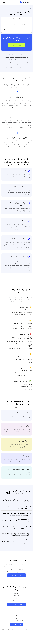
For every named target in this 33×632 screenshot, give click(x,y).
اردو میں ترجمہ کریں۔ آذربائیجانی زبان (16, 566)
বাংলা (17, 598)
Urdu (20, 19)
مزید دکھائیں (16, 624)
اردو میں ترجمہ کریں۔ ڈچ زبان (16, 59)
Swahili (12, 19)
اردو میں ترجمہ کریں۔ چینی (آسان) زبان (16, 572)
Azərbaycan (16, 593)
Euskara (16, 595)
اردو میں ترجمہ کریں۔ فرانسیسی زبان (16, 62)
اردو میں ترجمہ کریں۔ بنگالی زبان (16, 569)
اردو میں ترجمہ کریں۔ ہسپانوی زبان (16, 64)
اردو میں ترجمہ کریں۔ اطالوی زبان (16, 57)
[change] (16, 19)
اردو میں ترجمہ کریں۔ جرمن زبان (16, 67)
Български (16, 601)
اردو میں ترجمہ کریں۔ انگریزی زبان (16, 54)
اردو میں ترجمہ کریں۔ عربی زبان (16, 564)
